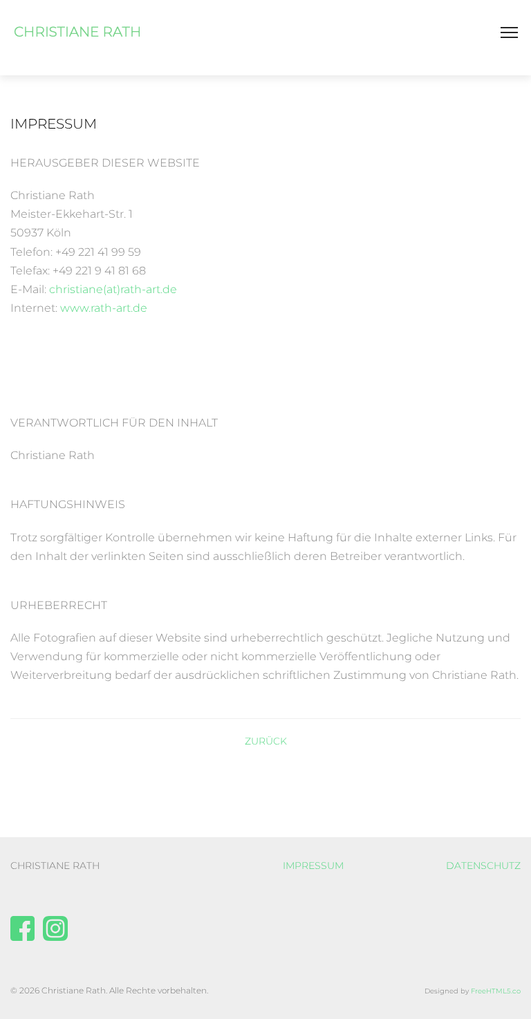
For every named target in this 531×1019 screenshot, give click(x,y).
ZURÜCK (266, 741)
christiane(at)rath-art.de (113, 289)
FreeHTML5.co (496, 991)
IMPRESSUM (313, 865)
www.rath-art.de (103, 308)
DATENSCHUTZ (483, 865)
